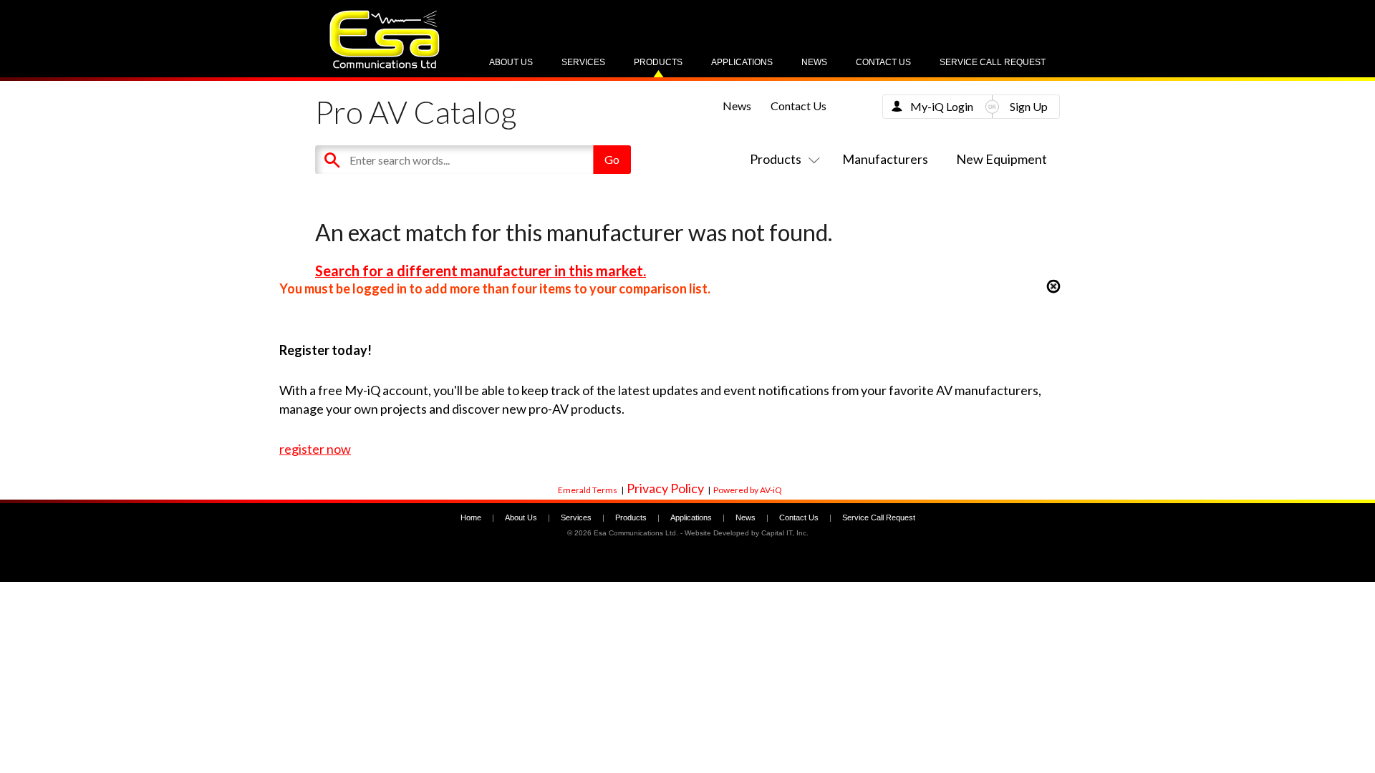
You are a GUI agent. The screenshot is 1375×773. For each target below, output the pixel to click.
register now (315, 449)
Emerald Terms (587, 490)
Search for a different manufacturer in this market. (480, 270)
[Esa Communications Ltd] (384, 65)
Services (583, 62)
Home (470, 517)
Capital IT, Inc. (785, 533)
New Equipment (1001, 159)
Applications (742, 62)
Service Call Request (993, 62)
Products (658, 62)
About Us (511, 62)
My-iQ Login (941, 106)
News (814, 62)
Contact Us (883, 62)
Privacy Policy (665, 488)
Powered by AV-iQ (747, 490)
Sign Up (1029, 106)
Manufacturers (885, 159)
